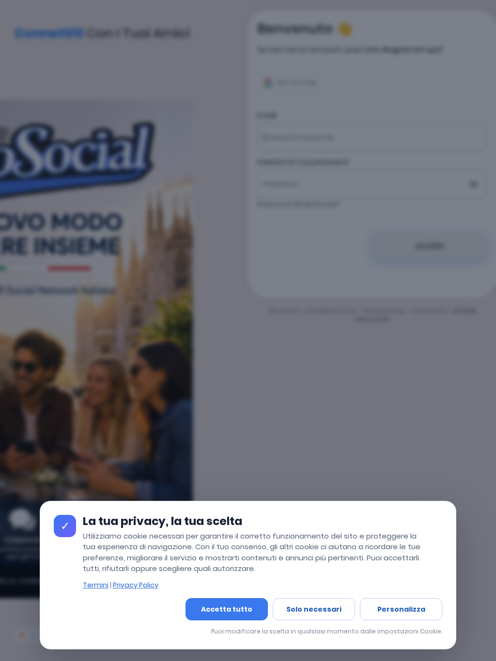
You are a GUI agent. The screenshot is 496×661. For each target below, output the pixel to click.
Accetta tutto (226, 609)
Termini (95, 585)
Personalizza (401, 609)
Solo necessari (313, 609)
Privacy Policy (135, 585)
